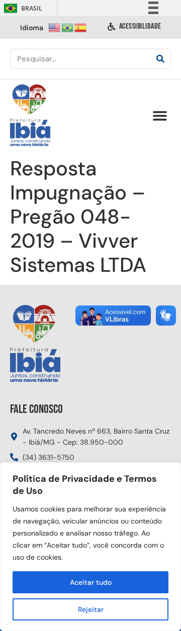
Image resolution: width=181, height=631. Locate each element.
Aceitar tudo (91, 582)
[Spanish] (80, 27)
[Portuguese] (67, 27)
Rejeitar (91, 609)
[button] (159, 115)
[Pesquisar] (160, 58)
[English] (54, 27)
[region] (90, 546)
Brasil (21, 8)
